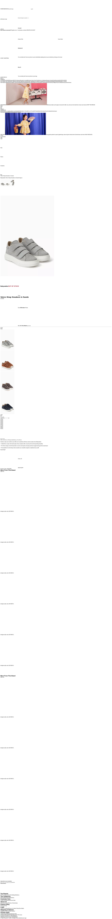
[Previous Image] (9, 191)
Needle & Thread (62, 81)
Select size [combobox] (2, 418)
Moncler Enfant (45, 81)
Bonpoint (11, 80)
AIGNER (8, 80)
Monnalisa (50, 81)
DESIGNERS (3, 104)
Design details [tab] (11, 439)
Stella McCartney (29, 82)
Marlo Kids (40, 81)
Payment (9, 900)
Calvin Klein (33, 80)
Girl (1, 110)
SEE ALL (2, 471)
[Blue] (7, 413)
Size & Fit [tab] (7, 439)
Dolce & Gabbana (42, 80)
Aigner (14, 894)
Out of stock (2, 438)
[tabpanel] (56, 444)
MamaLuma (35, 81)
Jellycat (19, 81)
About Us (2, 903)
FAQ (6, 900)
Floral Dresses (11, 112)
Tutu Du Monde (59, 82)
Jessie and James (6, 81)
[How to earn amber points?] (9, 312)
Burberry (29, 80)
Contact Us (2, 900)
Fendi (54, 80)
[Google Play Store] (12, 913)
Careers (6, 903)
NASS (58, 81)
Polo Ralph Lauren (13, 82)
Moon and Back (14, 111)
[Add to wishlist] (13, 434)
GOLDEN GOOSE (63, 80)
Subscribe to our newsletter (6, 881)
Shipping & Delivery (4, 911)
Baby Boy (6, 897)
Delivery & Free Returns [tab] (18, 439)
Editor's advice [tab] (2, 439)
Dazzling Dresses (4, 112)
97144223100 (15, 916)
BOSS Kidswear (16, 80)
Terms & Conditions (4, 908)
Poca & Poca (30, 111)
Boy (10, 897)
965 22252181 (14, 915)
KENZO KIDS (24, 81)
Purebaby (19, 82)
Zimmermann (68, 82)
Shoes (12, 897)
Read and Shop (3, 905)
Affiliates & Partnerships (13, 903)
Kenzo (9, 894)
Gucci (1, 81)
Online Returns (12, 911)
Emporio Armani (49, 80)
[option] (56, 419)
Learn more (29, 325)
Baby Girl (4, 110)
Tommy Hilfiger (53, 82)
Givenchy (57, 80)
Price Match (21, 908)
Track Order (13, 900)
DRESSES (2, 134)
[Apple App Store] (4, 913)
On (8, 82)
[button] (2, 29)
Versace (64, 82)
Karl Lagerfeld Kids (14, 81)
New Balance (3, 82)
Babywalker (4, 286)
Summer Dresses (17, 112)
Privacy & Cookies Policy (14, 908)
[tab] (2, 183)
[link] (30, 30)
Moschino (55, 81)
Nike (7, 82)
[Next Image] (9, 280)
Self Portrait (23, 82)
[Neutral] (7, 371)
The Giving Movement (45, 82)
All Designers (3, 80)
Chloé (37, 80)
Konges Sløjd (30, 81)
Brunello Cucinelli (24, 80)
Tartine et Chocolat (37, 82)
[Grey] (7, 350)
